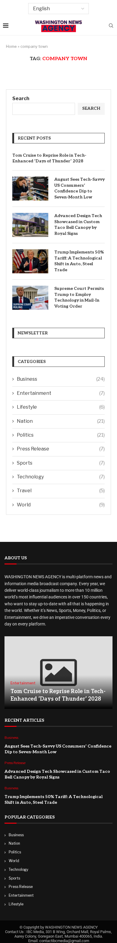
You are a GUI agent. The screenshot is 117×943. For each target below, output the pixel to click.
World (61, 505)
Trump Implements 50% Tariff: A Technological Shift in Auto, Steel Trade (79, 261)
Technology (61, 477)
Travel (61, 490)
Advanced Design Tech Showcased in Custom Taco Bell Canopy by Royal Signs (78, 224)
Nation (61, 421)
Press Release (61, 449)
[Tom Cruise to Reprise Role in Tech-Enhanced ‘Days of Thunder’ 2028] (58, 672)
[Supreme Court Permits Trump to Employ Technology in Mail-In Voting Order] (30, 298)
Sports (61, 463)
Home (11, 46)
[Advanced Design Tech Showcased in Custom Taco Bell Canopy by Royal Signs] (30, 225)
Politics (61, 435)
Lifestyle (61, 407)
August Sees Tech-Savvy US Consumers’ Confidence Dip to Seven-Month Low (79, 188)
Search (20, 98)
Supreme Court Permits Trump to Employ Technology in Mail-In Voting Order (79, 297)
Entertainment (61, 393)
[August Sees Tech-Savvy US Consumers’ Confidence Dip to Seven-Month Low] (30, 189)
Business (61, 379)
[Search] (111, 26)
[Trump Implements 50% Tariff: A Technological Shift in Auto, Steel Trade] (30, 261)
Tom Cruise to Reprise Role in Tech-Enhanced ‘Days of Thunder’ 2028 (49, 158)
